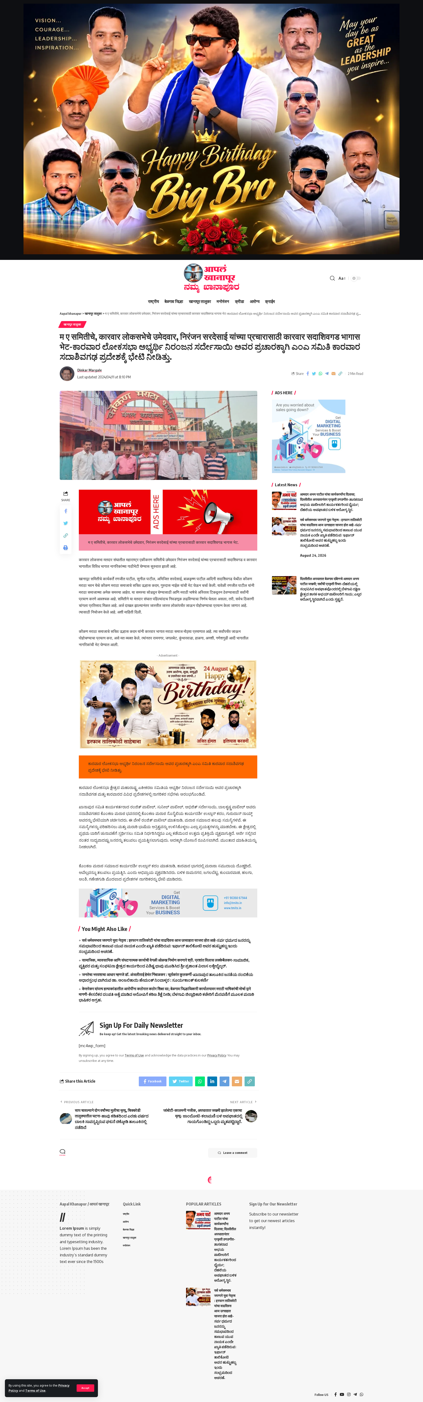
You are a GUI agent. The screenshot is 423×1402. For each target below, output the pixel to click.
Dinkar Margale (89, 370)
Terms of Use (35, 1390)
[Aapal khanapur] (211, 278)
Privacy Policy (216, 1055)
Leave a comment (235, 1153)
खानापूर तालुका (72, 324)
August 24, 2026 (313, 555)
